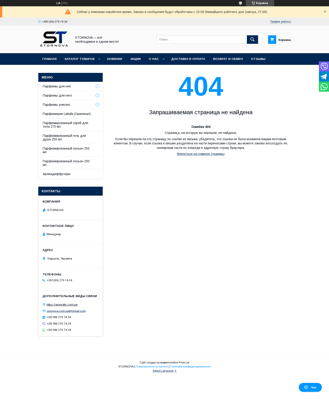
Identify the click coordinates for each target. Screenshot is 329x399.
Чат (313, 387)
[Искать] (252, 39)
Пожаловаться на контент (151, 366)
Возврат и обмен (228, 59)
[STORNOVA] (54, 47)
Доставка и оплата (188, 59)
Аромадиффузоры (56, 174)
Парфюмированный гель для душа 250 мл (64, 137)
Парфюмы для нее (57, 86)
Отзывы (258, 59)
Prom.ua (184, 362)
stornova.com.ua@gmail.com (66, 310)
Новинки (114, 59)
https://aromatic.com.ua (62, 304)
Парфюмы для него (57, 95)
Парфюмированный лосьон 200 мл (66, 163)
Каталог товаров (79, 59)
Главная (49, 59)
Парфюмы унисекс (56, 104)
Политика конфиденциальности (190, 366)
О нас (154, 59)
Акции (135, 59)
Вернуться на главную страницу (201, 154)
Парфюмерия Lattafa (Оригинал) (67, 114)
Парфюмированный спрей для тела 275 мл (65, 124)
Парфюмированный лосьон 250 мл (66, 150)
